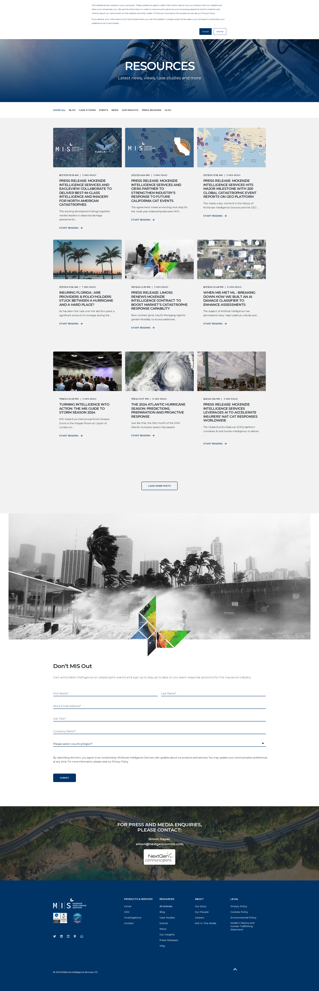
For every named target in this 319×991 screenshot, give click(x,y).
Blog (72, 110)
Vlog (168, 110)
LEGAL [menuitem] (234, 899)
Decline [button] (219, 31)
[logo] (69, 904)
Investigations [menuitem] (132, 917)
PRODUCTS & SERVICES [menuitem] (138, 899)
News (114, 110)
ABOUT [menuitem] (199, 899)
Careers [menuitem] (199, 917)
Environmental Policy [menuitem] (243, 917)
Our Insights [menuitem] (167, 934)
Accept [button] (205, 31)
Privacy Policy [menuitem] (238, 906)
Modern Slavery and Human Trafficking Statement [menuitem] (242, 926)
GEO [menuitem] (127, 912)
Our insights (130, 110)
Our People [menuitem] (202, 912)
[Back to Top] (235, 969)
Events (103, 110)
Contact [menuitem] (129, 923)
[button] (159, 486)
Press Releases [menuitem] (169, 940)
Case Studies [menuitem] (167, 917)
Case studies (87, 110)
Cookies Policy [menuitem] (239, 912)
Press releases (151, 110)
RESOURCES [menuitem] (167, 899)
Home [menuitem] (127, 906)
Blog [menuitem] (162, 912)
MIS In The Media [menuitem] (205, 923)
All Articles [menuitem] (166, 906)
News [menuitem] (163, 928)
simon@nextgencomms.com (159, 844)
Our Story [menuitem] (200, 906)
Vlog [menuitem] (162, 945)
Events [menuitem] (164, 923)
